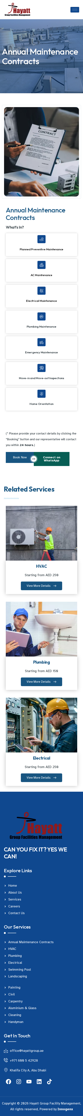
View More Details (39, 586)
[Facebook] (8, 1081)
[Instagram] (18, 1081)
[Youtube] (29, 1081)
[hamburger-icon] (74, 9)
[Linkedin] (39, 1081)
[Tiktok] (49, 1081)
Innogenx (65, 1109)
